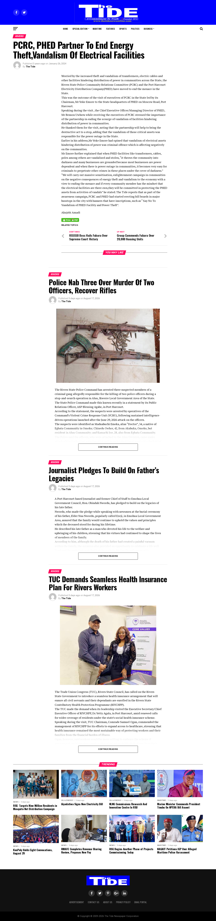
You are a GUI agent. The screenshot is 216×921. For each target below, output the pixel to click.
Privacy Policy (123, 902)
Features (110, 28)
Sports (123, 28)
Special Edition (79, 28)
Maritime (97, 28)
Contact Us (93, 902)
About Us (107, 902)
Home (65, 28)
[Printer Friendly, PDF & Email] (70, 220)
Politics (135, 28)
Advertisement (76, 902)
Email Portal (140, 902)
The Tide (30, 66)
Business (148, 28)
